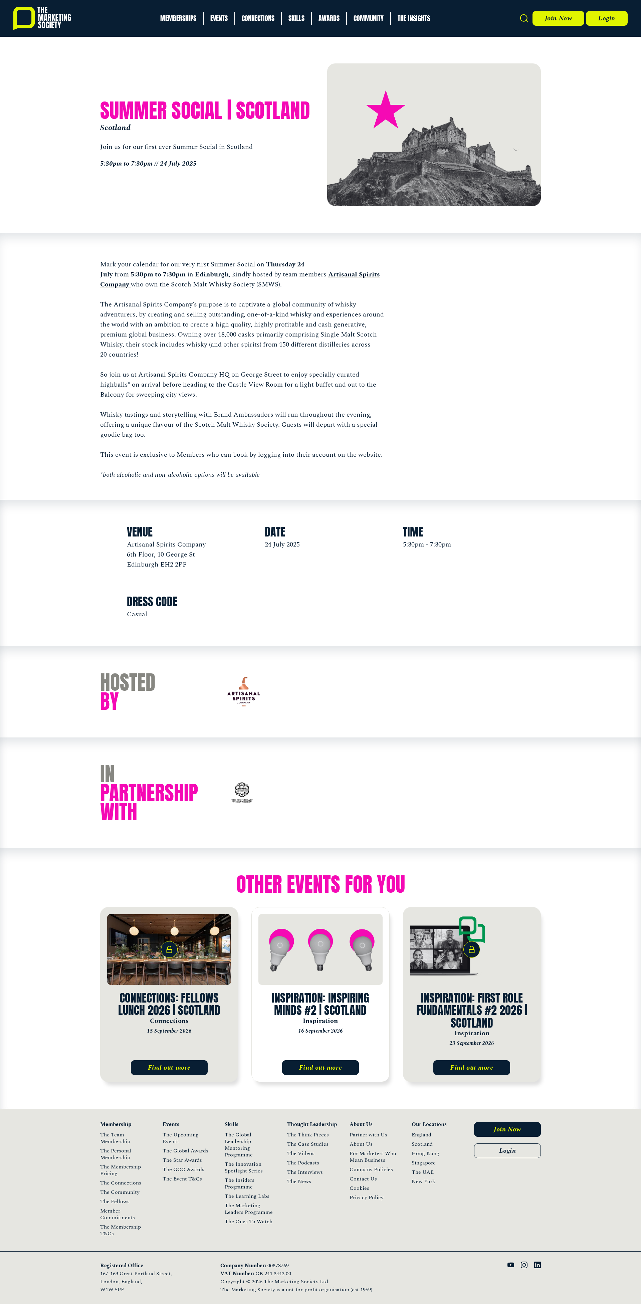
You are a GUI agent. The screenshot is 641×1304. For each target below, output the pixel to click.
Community (369, 18)
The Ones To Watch (248, 1222)
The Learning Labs (247, 1196)
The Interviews (305, 1172)
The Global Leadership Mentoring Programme (239, 1145)
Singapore (424, 1163)
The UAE (423, 1172)
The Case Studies (308, 1144)
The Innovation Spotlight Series (244, 1167)
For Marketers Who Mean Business (373, 1156)
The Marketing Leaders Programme (249, 1209)
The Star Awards (182, 1160)
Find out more (169, 1068)
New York (423, 1181)
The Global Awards (185, 1151)
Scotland (422, 1144)
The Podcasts (303, 1163)
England (421, 1135)
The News (299, 1181)
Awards (329, 18)
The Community (120, 1192)
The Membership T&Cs (120, 1230)
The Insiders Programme (239, 1183)
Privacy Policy (367, 1197)
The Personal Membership (116, 1154)
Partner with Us (368, 1135)
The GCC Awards (183, 1169)
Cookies (359, 1188)
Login (606, 18)
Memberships (178, 18)
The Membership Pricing (120, 1170)
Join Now (558, 18)
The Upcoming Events (181, 1138)
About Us (361, 1144)
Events (219, 18)
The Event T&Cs (182, 1179)
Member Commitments (117, 1214)
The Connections (120, 1183)
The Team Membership (115, 1138)
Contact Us (363, 1179)
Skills (296, 18)
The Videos (300, 1153)
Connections (258, 18)
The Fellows (115, 1202)
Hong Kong (425, 1153)
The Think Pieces (308, 1135)
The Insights (414, 18)
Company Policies (371, 1169)
